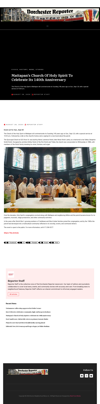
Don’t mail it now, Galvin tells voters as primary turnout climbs (27, 319)
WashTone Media (75, 396)
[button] (47, 26)
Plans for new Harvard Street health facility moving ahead (25, 323)
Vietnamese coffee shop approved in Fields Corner (23, 308)
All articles (13, 294)
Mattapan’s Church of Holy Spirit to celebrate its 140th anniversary (28, 315)
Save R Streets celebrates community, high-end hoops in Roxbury (28, 312)
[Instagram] (86, 375)
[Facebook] (81, 375)
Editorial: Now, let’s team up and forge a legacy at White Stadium (27, 326)
